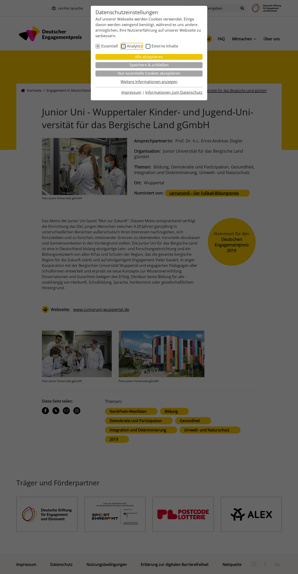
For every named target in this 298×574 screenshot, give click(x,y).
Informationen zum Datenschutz (174, 92)
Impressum (131, 92)
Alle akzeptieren (149, 56)
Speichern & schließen (149, 64)
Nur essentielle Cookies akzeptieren (149, 73)
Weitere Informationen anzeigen (149, 81)
